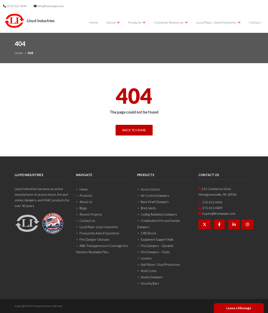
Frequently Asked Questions (99, 233)
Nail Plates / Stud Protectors (160, 264)
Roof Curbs (149, 271)
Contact (255, 22)
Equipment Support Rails (157, 239)
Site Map (57, 306)
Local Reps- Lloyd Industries (216, 22)
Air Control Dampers (155, 195)
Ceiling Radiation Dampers (159, 214)
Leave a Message (238, 308)
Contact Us (87, 220)
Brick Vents (148, 208)
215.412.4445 (212, 202)
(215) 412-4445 (16, 6)
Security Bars (150, 283)
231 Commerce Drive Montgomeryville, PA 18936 (217, 191)
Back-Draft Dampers (155, 202)
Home (93, 22)
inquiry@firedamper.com (218, 213)
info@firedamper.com (50, 6)
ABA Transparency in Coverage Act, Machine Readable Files (102, 249)
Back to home (134, 130)
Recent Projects (91, 214)
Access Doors (150, 189)
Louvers (146, 258)
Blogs (83, 208)
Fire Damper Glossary (94, 239)
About (111, 22)
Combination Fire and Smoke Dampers (158, 224)
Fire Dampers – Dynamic (157, 246)
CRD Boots (148, 233)
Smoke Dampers (152, 277)
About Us (86, 202)
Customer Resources (169, 22)
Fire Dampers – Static (155, 252)
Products (134, 22)
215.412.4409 (212, 208)
